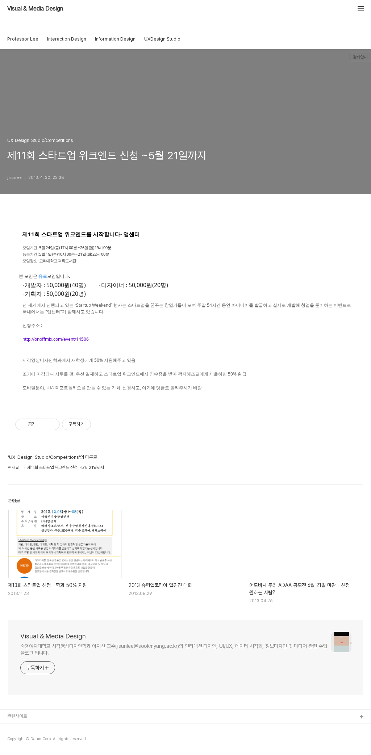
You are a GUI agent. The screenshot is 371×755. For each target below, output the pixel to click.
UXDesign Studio (162, 39)
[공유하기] (42, 424)
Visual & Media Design (35, 8)
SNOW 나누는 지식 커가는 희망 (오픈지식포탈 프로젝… (58, 740)
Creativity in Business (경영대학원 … (44, 728)
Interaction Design (66, 39)
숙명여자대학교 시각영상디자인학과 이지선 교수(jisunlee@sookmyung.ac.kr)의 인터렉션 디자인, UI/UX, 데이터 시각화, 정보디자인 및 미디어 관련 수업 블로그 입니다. (173, 649)
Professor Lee (22, 39)
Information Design (115, 39)
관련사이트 (17, 716)
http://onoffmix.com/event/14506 (55, 339)
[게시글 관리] (51, 424)
